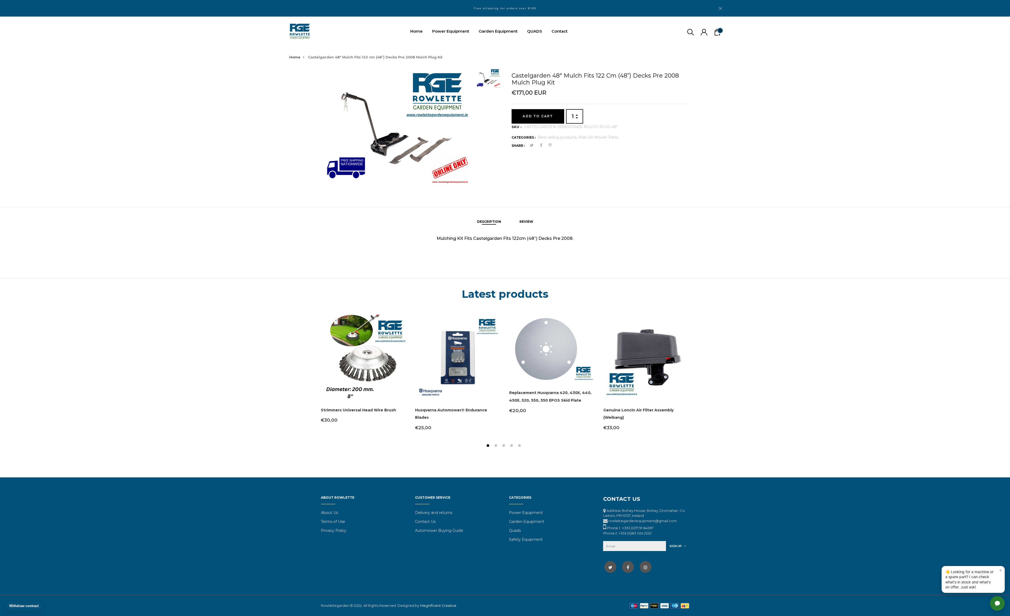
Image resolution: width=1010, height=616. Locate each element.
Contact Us (425, 521)
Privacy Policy (333, 530)
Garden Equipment (498, 31)
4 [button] (512, 446)
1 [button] (488, 446)
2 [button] (496, 446)
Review (526, 222)
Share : (518, 146)
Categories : (524, 137)
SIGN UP (676, 546)
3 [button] (504, 446)
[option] (396, 128)
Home (416, 31)
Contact (560, 31)
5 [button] (520, 446)
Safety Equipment (526, 539)
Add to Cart (538, 116)
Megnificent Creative (438, 605)
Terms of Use (333, 521)
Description (489, 222)
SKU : (517, 127)
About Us (329, 512)
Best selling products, (558, 137)
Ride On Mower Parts (598, 137)
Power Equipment (450, 31)
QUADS (534, 31)
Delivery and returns (433, 512)
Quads (515, 530)
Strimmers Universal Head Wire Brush (358, 410)
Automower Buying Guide (439, 530)
